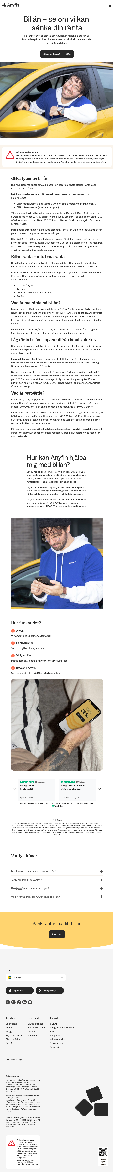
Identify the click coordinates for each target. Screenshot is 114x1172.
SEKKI (53, 1023)
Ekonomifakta (13, 1039)
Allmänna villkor (58, 1039)
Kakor (53, 1031)
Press (9, 1027)
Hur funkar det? (36, 1027)
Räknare (32, 1035)
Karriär (9, 1042)
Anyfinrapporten (14, 1035)
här (55, 832)
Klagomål (55, 1035)
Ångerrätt (55, 1046)
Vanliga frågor (35, 1023)
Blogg (9, 1031)
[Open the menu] (109, 5)
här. (59, 834)
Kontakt (32, 1031)
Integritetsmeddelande (62, 1027)
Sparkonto (11, 1023)
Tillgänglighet (57, 1042)
